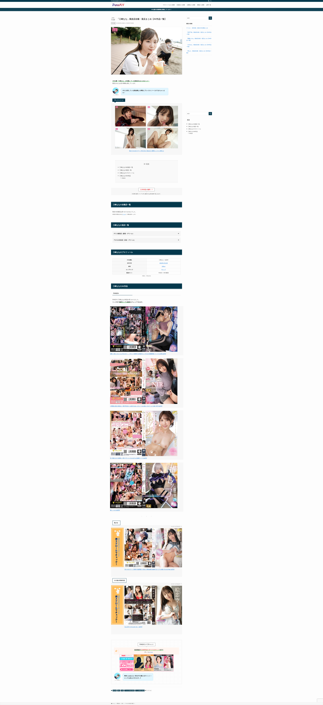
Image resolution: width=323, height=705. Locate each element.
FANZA (123, 178)
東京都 (114, 690)
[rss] (209, 1)
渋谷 (122, 690)
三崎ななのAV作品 (125, 176)
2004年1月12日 (163, 263)
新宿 (119, 690)
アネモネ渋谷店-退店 (129, 690)
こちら (123, 214)
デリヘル (149, 690)
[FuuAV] (118, 5)
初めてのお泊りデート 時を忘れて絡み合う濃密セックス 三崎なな (146, 151)
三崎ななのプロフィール (126, 173)
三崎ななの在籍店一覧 (126, 167)
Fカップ (163, 269)
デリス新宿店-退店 (140, 690)
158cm (163, 266)
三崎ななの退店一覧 (125, 170)
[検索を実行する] (210, 18)
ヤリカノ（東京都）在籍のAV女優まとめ (197, 28)
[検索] (211, 1)
